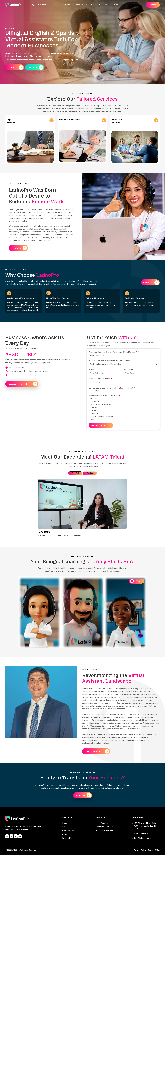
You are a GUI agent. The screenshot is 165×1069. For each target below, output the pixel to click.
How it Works (105, 4)
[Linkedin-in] (16, 836)
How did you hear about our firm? (104, 395)
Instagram (94, 410)
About (116, 4)
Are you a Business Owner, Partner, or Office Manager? (113, 352)
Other (92, 419)
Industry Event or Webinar (101, 416)
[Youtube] (20, 836)
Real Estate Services (104, 827)
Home (67, 4)
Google (93, 398)
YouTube (94, 413)
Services (77, 4)
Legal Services (102, 823)
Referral (93, 407)
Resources (90, 4)
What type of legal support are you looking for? (109, 361)
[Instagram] (7, 836)
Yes (92, 391)
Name (91, 369)
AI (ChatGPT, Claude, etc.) (101, 404)
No (97, 391)
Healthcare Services (104, 830)
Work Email (129, 369)
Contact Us (67, 838)
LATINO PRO (16, 850)
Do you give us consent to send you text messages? (111, 388)
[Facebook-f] (11, 836)
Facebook (94, 401)
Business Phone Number (100, 379)
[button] (82, 504)
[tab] (75, 473)
